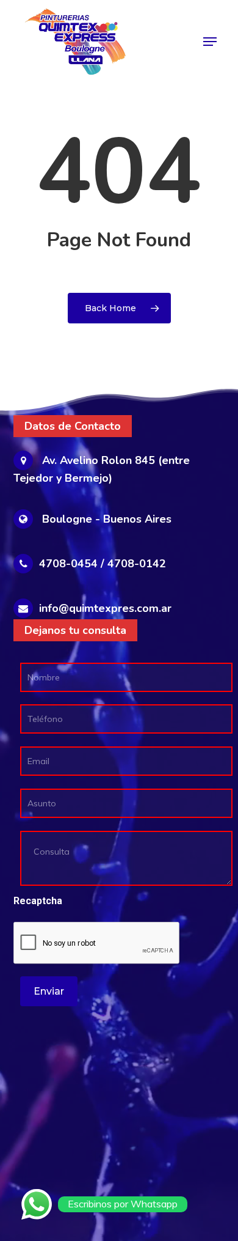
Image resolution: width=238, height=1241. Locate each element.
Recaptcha (37, 901)
